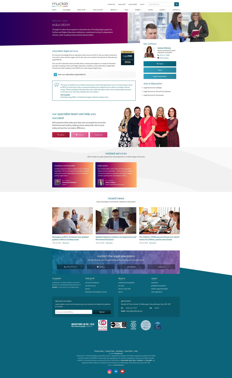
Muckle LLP (119, 353)
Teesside (149, 360)
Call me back (131, 267)
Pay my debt (133, 4)
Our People (66, 10)
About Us (114, 10)
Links (136, 351)
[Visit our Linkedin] (116, 371)
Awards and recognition (126, 283)
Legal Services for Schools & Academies (157, 91)
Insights (138, 10)
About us (121, 278)
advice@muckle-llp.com (134, 311)
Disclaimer (119, 351)
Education (65, 243)
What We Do (81, 10)
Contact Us (176, 10)
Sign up (101, 312)
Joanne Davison (164, 48)
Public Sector (103, 165)
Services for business (92, 283)
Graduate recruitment (158, 286)
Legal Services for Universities (154, 95)
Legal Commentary (160, 76)
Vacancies (154, 283)
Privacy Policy (99, 351)
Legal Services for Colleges (153, 88)
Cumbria (139, 360)
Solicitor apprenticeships (159, 289)
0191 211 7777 (71, 267)
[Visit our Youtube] (122, 371)
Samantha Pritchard (69, 182)
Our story (121, 286)
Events (150, 10)
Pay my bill (121, 4)
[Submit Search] (176, 4)
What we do (90, 278)
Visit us (142, 4)
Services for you (90, 286)
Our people (56, 278)
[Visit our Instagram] (109, 371)
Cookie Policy (109, 351)
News (126, 10)
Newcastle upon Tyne (128, 360)
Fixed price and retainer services (96, 292)
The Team (160, 64)
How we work (98, 10)
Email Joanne (164, 58)
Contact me (111, 4)
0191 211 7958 (164, 55)
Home (54, 10)
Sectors (87, 289)
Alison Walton (110, 182)
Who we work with (124, 289)
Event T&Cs (129, 351)
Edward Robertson (119, 365)
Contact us (98, 135)
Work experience (156, 292)
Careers (162, 10)
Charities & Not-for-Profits (64, 165)
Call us (61, 135)
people (54, 287)
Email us (81, 135)
